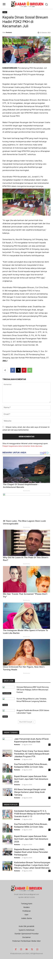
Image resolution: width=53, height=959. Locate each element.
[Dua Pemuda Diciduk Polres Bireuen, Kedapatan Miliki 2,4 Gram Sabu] (7, 768)
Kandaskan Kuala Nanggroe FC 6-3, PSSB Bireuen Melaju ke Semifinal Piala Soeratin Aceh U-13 (32, 814)
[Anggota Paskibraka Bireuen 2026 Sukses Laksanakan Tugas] (8, 713)
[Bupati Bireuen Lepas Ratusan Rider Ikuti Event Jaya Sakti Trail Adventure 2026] (7, 780)
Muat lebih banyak (25, 722)
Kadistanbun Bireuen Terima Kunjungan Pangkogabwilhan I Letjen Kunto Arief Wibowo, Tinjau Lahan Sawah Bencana (32, 865)
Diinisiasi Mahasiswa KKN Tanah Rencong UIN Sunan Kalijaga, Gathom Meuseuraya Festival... (33, 689)
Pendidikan (6, 693)
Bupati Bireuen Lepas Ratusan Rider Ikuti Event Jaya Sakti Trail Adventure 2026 (31, 779)
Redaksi (9, 32)
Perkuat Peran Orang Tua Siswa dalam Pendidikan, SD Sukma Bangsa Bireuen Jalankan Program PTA (31, 754)
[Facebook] (12, 370)
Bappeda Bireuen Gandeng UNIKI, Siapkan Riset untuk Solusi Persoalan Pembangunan (31, 852)
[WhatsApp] (29, 370)
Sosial (4, 12)
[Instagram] (21, 949)
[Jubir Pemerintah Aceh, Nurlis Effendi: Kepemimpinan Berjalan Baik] (7, 742)
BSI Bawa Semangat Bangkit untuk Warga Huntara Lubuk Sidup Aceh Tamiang (30, 792)
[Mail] (26, 949)
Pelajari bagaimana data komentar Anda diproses (22, 446)
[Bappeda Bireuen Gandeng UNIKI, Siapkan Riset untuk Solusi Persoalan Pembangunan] (7, 851)
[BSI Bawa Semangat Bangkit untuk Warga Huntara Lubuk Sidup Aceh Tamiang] (7, 792)
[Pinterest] (24, 370)
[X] (18, 370)
